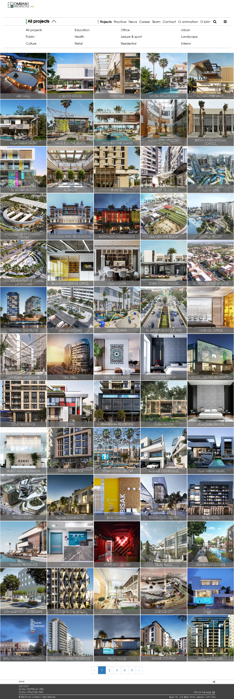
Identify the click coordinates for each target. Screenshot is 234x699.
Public (30, 36)
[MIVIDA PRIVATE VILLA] (164, 76)
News (133, 21)
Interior (186, 43)
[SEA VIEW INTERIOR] (117, 357)
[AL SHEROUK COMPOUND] (210, 263)
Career (144, 21)
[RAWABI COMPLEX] (164, 638)
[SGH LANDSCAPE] (70, 310)
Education (82, 30)
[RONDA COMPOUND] (70, 497)
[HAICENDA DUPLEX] (164, 357)
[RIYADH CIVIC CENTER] (164, 497)
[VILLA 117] (210, 591)
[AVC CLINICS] (70, 544)
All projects (34, 30)
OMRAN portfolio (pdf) (31, 689)
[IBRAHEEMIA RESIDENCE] (117, 403)
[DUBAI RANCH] (164, 403)
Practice (120, 21)
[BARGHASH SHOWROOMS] (117, 216)
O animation (188, 21)
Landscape (189, 36)
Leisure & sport (131, 36)
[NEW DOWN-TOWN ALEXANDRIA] (210, 169)
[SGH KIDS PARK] (117, 310)
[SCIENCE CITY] (164, 591)
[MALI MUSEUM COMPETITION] (23, 638)
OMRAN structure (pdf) (31, 692)
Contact (169, 21)
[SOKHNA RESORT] (210, 216)
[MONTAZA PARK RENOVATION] (70, 216)
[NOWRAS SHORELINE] (23, 310)
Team (156, 21)
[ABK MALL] (23, 76)
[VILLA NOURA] (117, 263)
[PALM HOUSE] (117, 638)
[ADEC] (117, 591)
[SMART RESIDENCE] (70, 450)
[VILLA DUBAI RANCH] (210, 403)
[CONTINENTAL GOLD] (70, 591)
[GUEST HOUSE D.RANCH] (23, 450)
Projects (106, 21)
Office (125, 30)
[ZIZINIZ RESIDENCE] (23, 403)
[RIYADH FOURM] (23, 497)
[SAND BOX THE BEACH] (70, 122)
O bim (205, 21)
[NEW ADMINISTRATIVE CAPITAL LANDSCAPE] (23, 263)
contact (24, 686)
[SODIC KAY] (117, 76)
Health (79, 36)
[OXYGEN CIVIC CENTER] (117, 450)
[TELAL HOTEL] (210, 497)
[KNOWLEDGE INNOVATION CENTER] (23, 216)
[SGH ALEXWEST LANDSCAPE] (23, 591)
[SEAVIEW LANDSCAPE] (210, 544)
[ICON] (70, 403)
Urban (185, 30)
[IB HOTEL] (117, 169)
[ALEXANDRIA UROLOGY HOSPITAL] (164, 122)
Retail (79, 43)
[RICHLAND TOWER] (210, 638)
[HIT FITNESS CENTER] (117, 544)
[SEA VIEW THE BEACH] (164, 216)
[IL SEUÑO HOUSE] (70, 76)
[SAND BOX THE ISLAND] (117, 122)
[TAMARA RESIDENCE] (23, 544)
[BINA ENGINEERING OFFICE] (70, 263)
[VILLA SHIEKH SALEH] (23, 122)
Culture (31, 43)
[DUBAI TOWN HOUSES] (164, 263)
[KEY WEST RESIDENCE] (164, 169)
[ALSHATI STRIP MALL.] (210, 76)
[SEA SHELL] (70, 357)
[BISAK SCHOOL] (117, 497)
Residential (128, 43)
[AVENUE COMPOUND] (164, 450)
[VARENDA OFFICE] (210, 310)
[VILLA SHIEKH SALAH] (210, 450)
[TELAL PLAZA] (164, 544)
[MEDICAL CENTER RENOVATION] (210, 357)
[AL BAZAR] (70, 169)
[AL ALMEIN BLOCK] (23, 169)
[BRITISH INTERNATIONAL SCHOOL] (210, 122)
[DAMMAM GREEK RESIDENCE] (70, 638)
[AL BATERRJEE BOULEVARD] (164, 310)
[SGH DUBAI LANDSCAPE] (23, 357)
